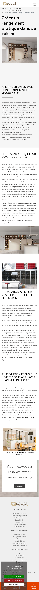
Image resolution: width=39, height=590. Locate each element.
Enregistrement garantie (20, 560)
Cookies (28, 572)
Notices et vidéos (19, 558)
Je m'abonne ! (19, 486)
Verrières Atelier (19, 539)
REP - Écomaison (19, 518)
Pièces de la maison (15, 8)
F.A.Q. (19, 553)
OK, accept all (14, 577)
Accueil (4, 8)
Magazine (19, 522)
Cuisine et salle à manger (12, 10)
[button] (2, 441)
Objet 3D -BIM (19, 520)
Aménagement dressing (19, 537)
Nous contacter (19, 527)
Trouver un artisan (19, 524)
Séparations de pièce (19, 543)
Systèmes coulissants (19, 545)
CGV (34, 572)
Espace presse (19, 556)
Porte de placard (19, 535)
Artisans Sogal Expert (19, 516)
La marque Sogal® (19, 514)
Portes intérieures (19, 541)
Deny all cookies (14, 581)
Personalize (14, 585)
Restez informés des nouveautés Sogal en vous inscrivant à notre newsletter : (19, 479)
